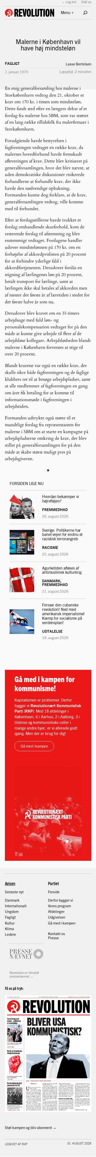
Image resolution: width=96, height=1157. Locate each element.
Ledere (10, 934)
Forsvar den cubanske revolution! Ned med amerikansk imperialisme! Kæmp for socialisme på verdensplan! (63, 614)
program (64, 906)
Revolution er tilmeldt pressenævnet (24, 974)
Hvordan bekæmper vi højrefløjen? (60, 498)
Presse (53, 938)
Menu (65, 12)
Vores (53, 906)
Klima (9, 928)
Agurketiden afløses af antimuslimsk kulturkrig (62, 570)
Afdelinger (56, 911)
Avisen (10, 883)
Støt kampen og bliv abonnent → (30, 1127)
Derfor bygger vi (60, 900)
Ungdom (11, 911)
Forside (54, 892)
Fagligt (12, 63)
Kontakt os (56, 933)
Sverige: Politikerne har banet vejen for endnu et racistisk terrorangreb (62, 534)
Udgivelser (56, 917)
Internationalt (16, 906)
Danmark (12, 900)
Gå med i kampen (34, 746)
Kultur (10, 923)
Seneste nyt (14, 892)
